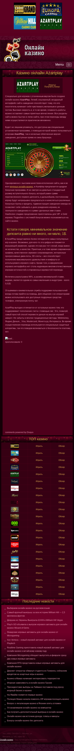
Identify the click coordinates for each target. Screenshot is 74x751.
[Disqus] (38, 387)
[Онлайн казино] (49, 50)
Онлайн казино (6, 740)
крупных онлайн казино (21, 186)
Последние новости (38, 601)
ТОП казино (38, 439)
